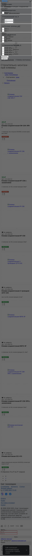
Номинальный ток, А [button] (11, 17)
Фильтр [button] (4, 1)
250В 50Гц (9, 48)
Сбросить (4, 58)
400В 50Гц (9, 50)
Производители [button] (10, 10)
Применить (5, 56)
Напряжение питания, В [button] (12, 45)
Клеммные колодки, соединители (16, 7)
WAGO (8, 13)
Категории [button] (8, 4)
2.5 (7, 29)
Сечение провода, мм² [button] (12, 26)
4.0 (6, 31)
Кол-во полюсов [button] (10, 35)
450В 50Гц (9, 52)
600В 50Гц (9, 54)
